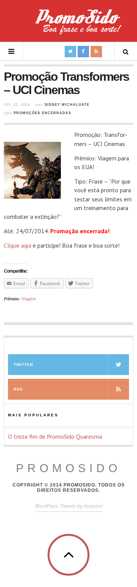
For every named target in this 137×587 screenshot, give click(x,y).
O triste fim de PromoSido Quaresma (55, 436)
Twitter (23, 365)
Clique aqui (17, 245)
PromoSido (68, 468)
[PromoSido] (68, 25)
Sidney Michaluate (67, 105)
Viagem (29, 298)
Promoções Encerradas (42, 113)
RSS (18, 389)
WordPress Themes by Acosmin (68, 505)
